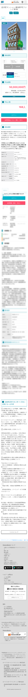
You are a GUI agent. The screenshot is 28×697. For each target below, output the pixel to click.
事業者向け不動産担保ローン (11, 564)
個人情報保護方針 (8, 608)
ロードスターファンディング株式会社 (13, 682)
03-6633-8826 (16, 589)
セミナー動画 (7, 580)
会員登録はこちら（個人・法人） (14, 120)
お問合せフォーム (15, 597)
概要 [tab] (3, 18)
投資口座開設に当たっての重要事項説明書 (14, 613)
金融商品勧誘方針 (8, 611)
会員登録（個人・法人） (14, 203)
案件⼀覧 (6, 550)
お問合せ (6, 578)
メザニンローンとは (9, 582)
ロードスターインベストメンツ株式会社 (14, 662)
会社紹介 (6, 559)
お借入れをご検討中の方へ (10, 562)
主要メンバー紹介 (8, 560)
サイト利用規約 (8, 606)
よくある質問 (7, 577)
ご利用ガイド (7, 554)
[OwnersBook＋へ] (15, 2)
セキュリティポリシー (9, 610)
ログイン (14, 115)
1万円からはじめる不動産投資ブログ (13, 583)
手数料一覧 (6, 555)
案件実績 (6, 552)
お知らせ (6, 557)
